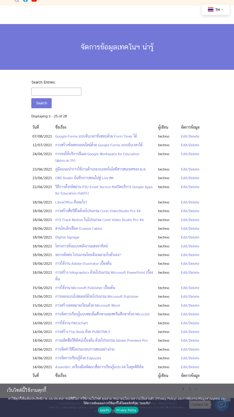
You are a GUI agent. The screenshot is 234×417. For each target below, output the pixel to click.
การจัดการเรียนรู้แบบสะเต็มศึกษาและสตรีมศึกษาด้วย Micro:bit (102, 313)
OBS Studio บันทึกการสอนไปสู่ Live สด (84, 177)
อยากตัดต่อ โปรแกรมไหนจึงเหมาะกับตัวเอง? (88, 254)
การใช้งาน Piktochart (71, 322)
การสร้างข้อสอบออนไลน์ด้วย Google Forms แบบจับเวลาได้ (99, 144)
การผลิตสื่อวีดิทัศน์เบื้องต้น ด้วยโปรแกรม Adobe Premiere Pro (101, 340)
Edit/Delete (190, 136)
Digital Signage (67, 237)
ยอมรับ (104, 410)
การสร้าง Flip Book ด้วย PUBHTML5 (82, 331)
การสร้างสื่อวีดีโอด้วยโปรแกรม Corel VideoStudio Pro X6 (98, 210)
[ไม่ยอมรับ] (227, 399)
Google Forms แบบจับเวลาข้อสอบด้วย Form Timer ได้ (96, 136)
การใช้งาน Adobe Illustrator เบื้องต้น (83, 263)
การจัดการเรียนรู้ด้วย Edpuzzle (78, 357)
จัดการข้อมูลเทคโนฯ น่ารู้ (117, 47)
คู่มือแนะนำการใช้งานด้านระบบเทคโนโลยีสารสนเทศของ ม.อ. (100, 169)
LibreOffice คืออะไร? (71, 202)
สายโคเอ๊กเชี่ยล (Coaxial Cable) (78, 228)
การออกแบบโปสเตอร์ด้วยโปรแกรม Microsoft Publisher (97, 296)
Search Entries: (43, 82)
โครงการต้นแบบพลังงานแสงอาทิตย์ (81, 246)
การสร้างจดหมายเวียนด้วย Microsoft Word (87, 305)
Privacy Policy (126, 410)
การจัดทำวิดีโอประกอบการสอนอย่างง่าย (84, 349)
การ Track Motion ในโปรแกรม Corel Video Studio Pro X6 (99, 219)
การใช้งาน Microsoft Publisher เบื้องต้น (85, 287)
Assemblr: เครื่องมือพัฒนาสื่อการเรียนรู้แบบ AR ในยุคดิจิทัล (99, 366)
